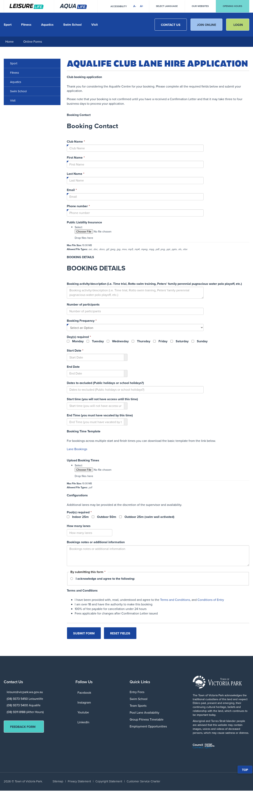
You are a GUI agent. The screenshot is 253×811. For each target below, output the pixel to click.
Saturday (182, 341)
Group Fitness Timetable (146, 719)
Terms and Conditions (175, 599)
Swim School (72, 24)
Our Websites (200, 6)
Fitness (26, 24)
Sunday (202, 341)
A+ (141, 6)
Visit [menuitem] (12, 100)
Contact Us (170, 25)
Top (247, 770)
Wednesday (120, 341)
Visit (94, 24)
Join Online (206, 25)
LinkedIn (83, 722)
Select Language (167, 6)
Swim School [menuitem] (18, 91)
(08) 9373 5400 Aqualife (24, 705)
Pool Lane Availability (144, 712)
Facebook (84, 692)
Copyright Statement (108, 781)
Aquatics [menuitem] (15, 82)
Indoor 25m (80, 517)
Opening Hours (232, 6)
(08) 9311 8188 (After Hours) (25, 712)
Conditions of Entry (210, 599)
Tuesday (98, 341)
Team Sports (138, 705)
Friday (163, 341)
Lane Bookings (77, 449)
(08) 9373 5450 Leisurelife (25, 698)
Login (238, 25)
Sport (7, 24)
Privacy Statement (79, 781)
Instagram (84, 702)
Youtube (83, 712)
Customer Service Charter (143, 781)
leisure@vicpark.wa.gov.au (25, 692)
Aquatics (47, 24)
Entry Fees (137, 692)
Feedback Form (23, 726)
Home (9, 41)
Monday (78, 341)
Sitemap (58, 781)
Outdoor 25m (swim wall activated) (149, 517)
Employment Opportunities (148, 726)
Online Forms (32, 41)
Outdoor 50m (106, 517)
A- (134, 6)
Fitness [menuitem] (14, 73)
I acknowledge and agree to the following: (105, 579)
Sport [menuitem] (13, 63)
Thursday (143, 341)
